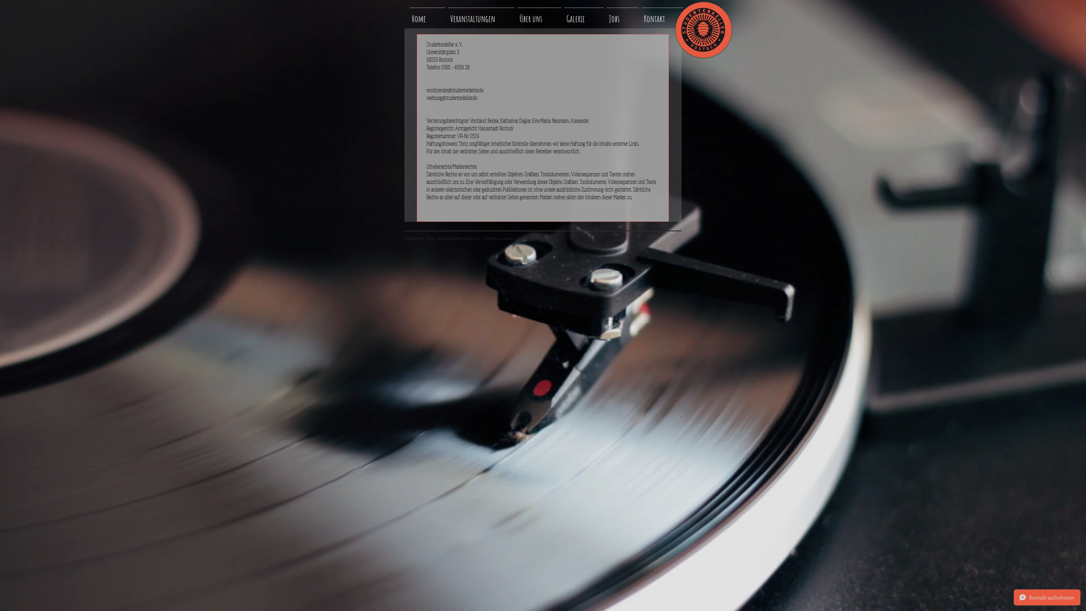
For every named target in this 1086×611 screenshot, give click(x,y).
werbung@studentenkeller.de (451, 97)
